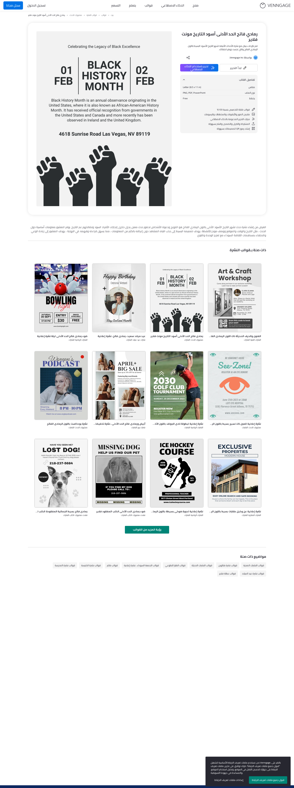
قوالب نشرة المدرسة (65, 565)
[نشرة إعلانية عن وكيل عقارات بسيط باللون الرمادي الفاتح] (234, 473)
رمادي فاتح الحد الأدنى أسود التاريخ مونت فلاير (177, 336)
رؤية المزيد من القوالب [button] (147, 529)
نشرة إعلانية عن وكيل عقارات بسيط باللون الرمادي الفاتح (234, 511)
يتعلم (132, 5)
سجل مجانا (13, 5)
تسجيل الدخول (36, 5)
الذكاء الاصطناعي (172, 5)
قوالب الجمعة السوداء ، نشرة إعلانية (141, 565)
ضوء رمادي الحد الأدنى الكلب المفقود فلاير (120, 511)
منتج (196, 5)
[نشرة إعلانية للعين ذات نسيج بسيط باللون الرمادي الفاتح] (234, 385)
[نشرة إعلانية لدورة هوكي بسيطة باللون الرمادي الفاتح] (176, 473)
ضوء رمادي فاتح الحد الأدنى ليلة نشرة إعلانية (62, 336)
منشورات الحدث (76, 15)
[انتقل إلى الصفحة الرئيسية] (275, 5)
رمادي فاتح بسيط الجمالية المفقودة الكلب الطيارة (61, 511)
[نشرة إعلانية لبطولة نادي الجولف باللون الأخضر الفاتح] (176, 385)
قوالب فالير (112, 565)
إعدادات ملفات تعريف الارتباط (229, 780)
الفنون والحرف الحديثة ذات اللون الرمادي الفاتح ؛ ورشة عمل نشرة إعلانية (234, 336)
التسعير (115, 5)
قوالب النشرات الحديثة (202, 565)
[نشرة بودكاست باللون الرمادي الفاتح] (61, 385)
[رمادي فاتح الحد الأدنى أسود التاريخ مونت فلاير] (176, 298)
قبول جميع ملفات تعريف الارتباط (268, 780)
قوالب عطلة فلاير (227, 573)
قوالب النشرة (92, 15)
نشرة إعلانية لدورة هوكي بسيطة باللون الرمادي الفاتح (176, 511)
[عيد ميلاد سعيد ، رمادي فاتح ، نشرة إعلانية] (119, 298)
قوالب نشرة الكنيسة (91, 565)
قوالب (149, 5)
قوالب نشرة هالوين (227, 565)
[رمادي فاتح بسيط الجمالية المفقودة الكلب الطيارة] (61, 473)
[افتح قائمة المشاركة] (188, 57)
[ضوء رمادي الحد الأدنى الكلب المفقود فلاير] (119, 473)
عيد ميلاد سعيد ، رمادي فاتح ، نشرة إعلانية (121, 336)
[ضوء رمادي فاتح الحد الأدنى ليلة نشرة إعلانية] (61, 298)
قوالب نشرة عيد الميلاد (253, 573)
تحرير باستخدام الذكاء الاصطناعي (196, 67)
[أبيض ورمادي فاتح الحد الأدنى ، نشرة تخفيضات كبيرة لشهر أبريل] (119, 385)
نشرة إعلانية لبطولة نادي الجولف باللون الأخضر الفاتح (176, 423)
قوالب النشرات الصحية (253, 565)
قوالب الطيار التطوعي (175, 565)
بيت (112, 15)
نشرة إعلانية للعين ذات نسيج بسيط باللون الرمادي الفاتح (234, 423)
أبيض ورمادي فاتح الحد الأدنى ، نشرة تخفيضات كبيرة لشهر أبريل (119, 423)
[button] (239, 67)
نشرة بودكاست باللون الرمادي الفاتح (67, 423)
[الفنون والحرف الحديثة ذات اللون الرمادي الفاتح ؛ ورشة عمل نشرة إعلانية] (234, 298)
